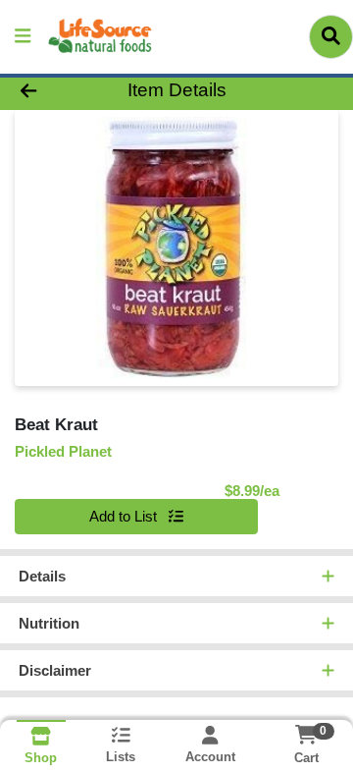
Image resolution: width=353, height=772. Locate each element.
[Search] (331, 36)
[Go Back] (55, 91)
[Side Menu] (22, 37)
